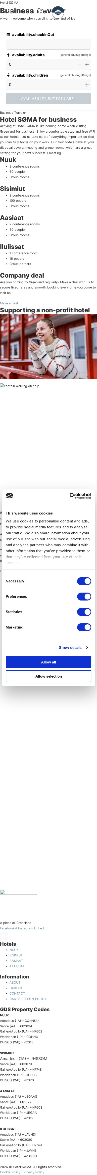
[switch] (84, 597)
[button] (85, 12)
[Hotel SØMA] (41, 12)
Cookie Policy (10, 1172)
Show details (70, 647)
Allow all (48, 662)
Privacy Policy (33, 1172)
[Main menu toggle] (10, 12)
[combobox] (48, 44)
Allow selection (48, 676)
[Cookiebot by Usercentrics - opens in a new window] (69, 496)
